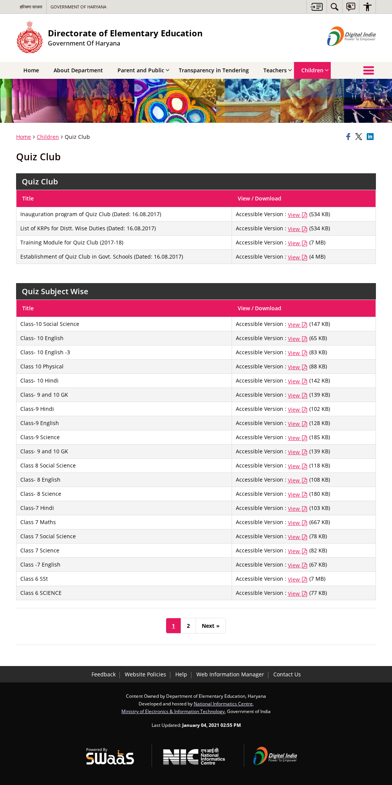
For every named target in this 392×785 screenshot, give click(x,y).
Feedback (103, 674)
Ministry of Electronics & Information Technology (173, 711)
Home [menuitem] (31, 70)
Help (181, 674)
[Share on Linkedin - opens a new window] (371, 137)
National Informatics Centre (223, 703)
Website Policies (145, 674)
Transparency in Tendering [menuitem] (214, 70)
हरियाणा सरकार (31, 7)
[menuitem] (334, 6)
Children (48, 136)
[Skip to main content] (316, 6)
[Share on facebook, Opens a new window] (349, 137)
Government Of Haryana (78, 7)
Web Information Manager (230, 674)
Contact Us (287, 674)
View (294, 214)
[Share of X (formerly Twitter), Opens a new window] (359, 137)
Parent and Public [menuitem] (141, 70)
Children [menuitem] (312, 70)
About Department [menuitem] (78, 70)
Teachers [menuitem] (275, 70)
